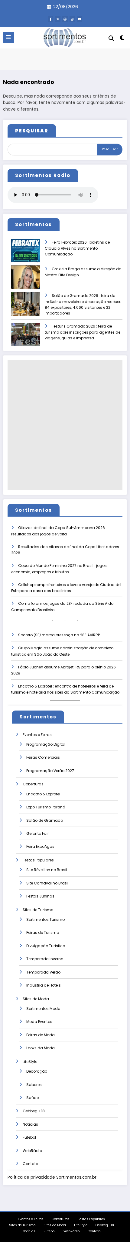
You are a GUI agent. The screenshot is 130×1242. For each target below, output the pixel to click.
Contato (30, 1163)
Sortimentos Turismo (45, 919)
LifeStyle (30, 1061)
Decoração (36, 1071)
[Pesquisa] (111, 38)
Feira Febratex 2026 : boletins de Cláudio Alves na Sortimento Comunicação (77, 248)
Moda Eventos (39, 1021)
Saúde (32, 1097)
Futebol (29, 1137)
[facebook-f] (50, 19)
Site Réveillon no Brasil (46, 869)
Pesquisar (110, 149)
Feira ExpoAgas (40, 846)
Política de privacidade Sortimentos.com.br (52, 1177)
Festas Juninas (40, 896)
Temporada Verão (43, 972)
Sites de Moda (36, 998)
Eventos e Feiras (37, 734)
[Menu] (8, 37)
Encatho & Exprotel (43, 794)
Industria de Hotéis (43, 985)
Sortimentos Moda (43, 1008)
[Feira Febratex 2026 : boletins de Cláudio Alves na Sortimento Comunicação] (25, 255)
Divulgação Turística (45, 945)
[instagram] (72, 19)
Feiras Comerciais (43, 757)
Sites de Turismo (38, 909)
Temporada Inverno (44, 958)
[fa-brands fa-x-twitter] (57, 19)
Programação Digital (45, 744)
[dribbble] (65, 19)
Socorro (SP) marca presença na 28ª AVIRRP (59, 635)
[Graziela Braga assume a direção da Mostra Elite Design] (25, 281)
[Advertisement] (65, 425)
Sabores (34, 1084)
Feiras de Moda (40, 1034)
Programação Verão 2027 (50, 770)
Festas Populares (38, 860)
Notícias (30, 1124)
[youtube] (79, 19)
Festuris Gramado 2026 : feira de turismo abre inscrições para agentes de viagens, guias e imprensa (82, 332)
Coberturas (33, 784)
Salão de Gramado (44, 820)
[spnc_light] (122, 39)
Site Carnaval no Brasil (47, 883)
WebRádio (32, 1150)
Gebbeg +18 (34, 1111)
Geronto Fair (37, 833)
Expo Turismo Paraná (45, 807)
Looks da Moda (40, 1048)
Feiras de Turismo (42, 932)
